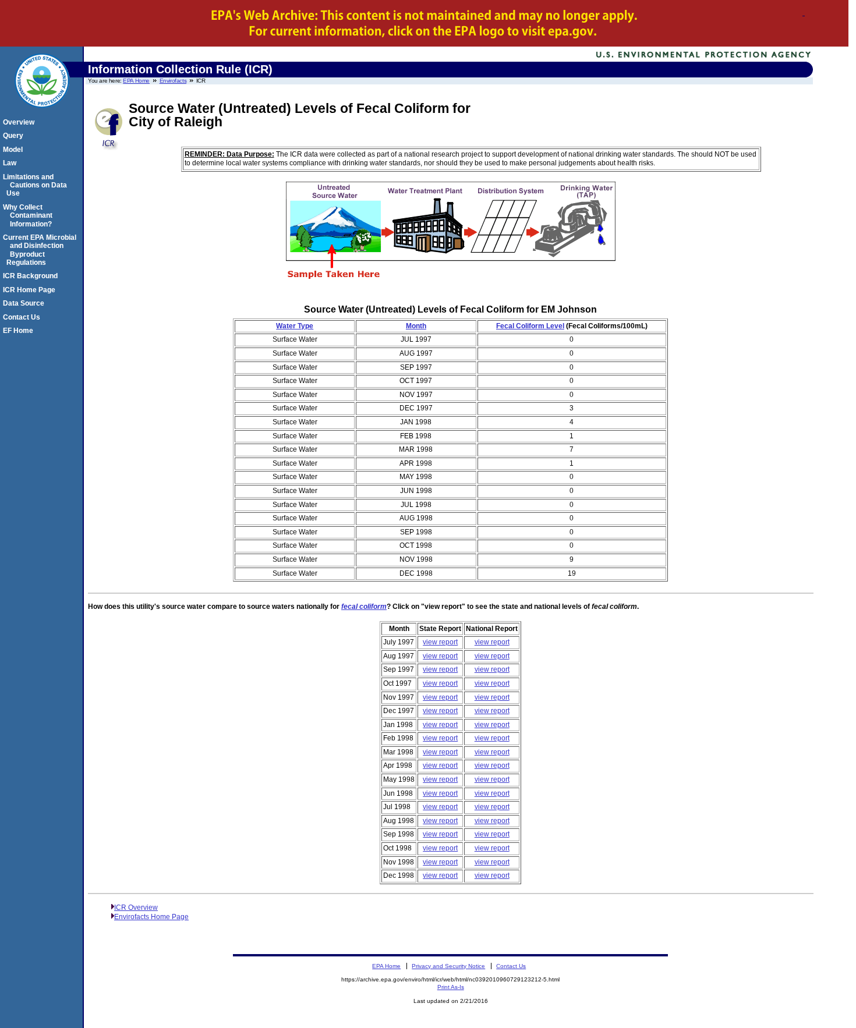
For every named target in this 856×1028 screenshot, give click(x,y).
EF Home (19, 331)
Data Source (25, 303)
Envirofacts (173, 80)
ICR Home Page (30, 290)
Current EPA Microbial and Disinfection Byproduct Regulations (41, 250)
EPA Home (136, 80)
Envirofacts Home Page (151, 917)
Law (11, 163)
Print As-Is (450, 987)
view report (440, 642)
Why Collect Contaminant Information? (29, 215)
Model (14, 150)
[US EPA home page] (42, 114)
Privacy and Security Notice (448, 966)
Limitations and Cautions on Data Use (36, 185)
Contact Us (23, 317)
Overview (20, 122)
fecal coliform (364, 606)
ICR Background (32, 276)
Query (14, 136)
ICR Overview (136, 907)
